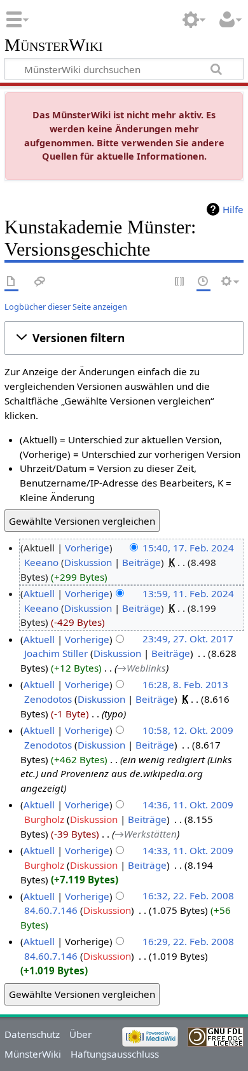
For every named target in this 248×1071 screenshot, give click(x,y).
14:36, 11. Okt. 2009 (187, 804)
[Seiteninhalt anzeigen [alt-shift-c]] (11, 282)
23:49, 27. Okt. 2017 (187, 639)
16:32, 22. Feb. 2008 (188, 896)
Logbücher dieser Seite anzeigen (65, 306)
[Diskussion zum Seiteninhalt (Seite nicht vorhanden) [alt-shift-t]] (40, 282)
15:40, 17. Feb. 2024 (188, 547)
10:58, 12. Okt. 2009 (187, 730)
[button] (124, 338)
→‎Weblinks (141, 667)
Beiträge (141, 562)
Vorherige (87, 547)
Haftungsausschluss (115, 1053)
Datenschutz (32, 1034)
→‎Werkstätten (145, 833)
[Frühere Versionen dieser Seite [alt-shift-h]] (203, 282)
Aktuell (39, 593)
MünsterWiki (53, 45)
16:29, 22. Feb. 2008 (188, 941)
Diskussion (88, 562)
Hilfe (233, 209)
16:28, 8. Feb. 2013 (185, 684)
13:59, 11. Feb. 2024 (188, 593)
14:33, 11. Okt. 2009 (187, 850)
